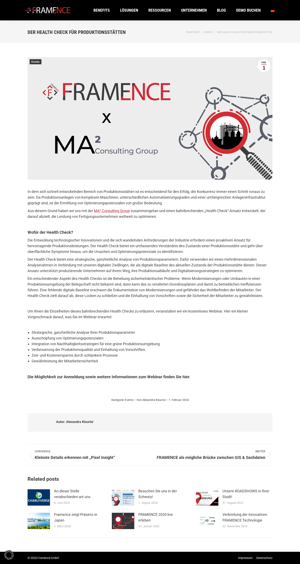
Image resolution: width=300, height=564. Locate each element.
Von (151, 400)
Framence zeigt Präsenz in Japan (75, 517)
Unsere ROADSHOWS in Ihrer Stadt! (245, 494)
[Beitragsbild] (39, 497)
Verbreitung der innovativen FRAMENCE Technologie (244, 517)
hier (185, 376)
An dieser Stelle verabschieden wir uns (72, 494)
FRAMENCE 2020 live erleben (155, 517)
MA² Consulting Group (112, 211)
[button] (9, 555)
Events (35, 61)
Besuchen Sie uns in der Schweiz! (157, 494)
